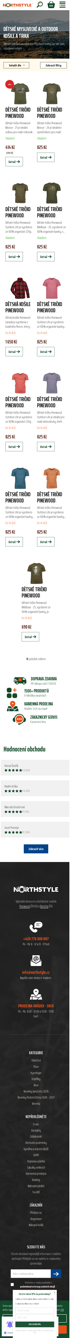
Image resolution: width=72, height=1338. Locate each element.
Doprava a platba (36, 1161)
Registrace (36, 1219)
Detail (12, 162)
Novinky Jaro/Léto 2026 (36, 1091)
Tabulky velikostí (36, 1167)
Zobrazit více (36, 849)
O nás (36, 1124)
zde (62, 1309)
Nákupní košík (36, 1225)
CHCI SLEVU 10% (35, 1324)
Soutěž (36, 1192)
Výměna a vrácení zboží (36, 1149)
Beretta (44, 906)
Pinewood (24, 906)
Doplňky (36, 1079)
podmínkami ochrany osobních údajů (37, 1287)
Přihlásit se (36, 1212)
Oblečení (36, 1060)
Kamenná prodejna (36, 1173)
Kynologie (36, 1073)
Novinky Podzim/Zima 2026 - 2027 (36, 1097)
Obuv (36, 1066)
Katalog (36, 1179)
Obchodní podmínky (36, 1142)
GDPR (36, 1155)
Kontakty (36, 1130)
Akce (36, 1085)
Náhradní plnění (36, 1186)
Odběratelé (36, 1136)
